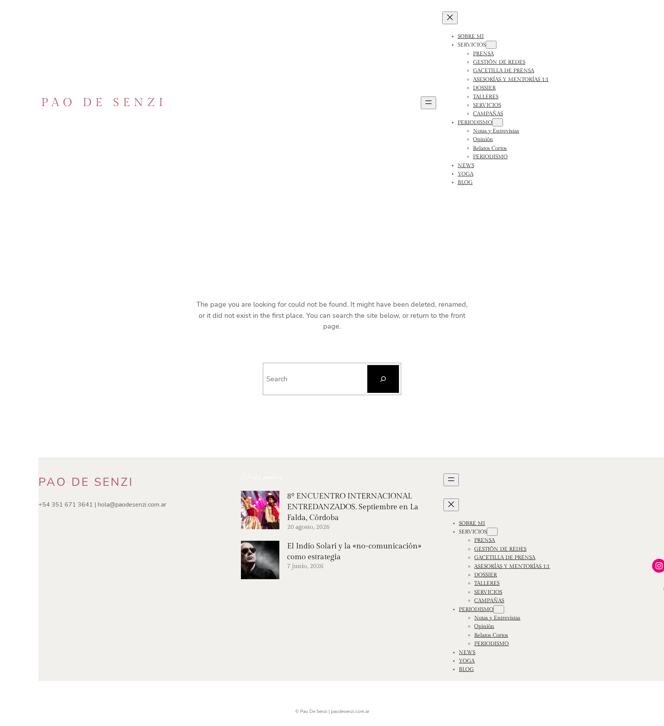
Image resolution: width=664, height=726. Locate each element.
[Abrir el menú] (428, 102)
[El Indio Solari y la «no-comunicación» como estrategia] (260, 561)
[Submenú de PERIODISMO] (497, 122)
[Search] (383, 379)
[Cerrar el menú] (450, 18)
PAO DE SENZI (104, 103)
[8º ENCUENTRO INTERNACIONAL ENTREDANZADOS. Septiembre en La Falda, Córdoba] (260, 511)
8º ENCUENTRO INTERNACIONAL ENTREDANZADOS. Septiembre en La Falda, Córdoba (352, 507)
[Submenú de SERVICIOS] (491, 45)
